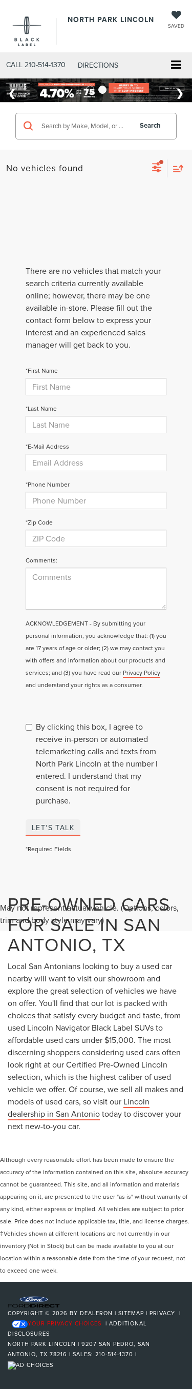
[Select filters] (157, 168)
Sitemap (131, 1313)
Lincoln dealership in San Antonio (79, 1107)
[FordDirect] (34, 1301)
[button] (36, 64)
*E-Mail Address (47, 446)
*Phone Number (48, 484)
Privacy (162, 1313)
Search (150, 125)
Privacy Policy (141, 672)
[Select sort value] (175, 168)
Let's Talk (53, 827)
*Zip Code (39, 522)
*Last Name (41, 408)
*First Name (42, 370)
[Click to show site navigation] (176, 66)
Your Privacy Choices (64, 1323)
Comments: (41, 560)
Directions (98, 65)
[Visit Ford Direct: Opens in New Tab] (32, 1364)
